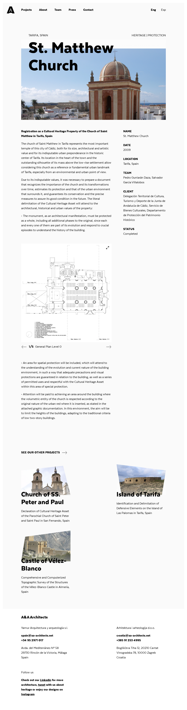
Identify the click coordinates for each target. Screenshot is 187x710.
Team (57, 10)
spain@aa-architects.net (37, 635)
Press (72, 10)
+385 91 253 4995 (129, 640)
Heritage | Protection (149, 35)
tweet (41, 685)
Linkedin (45, 680)
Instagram (28, 694)
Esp (163, 10)
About (43, 10)
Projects (26, 10)
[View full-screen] (107, 247)
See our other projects (41, 452)
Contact (88, 10)
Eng (153, 10)
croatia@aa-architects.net (133, 635)
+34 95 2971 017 (32, 640)
